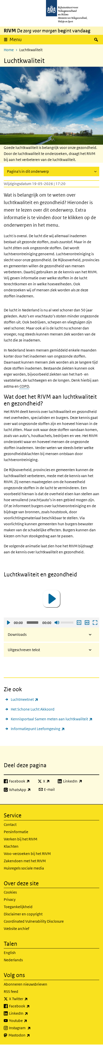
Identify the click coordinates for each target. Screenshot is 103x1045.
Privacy (10, 899)
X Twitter (29, 998)
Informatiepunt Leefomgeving (38, 728)
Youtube (29, 1020)
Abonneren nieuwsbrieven (25, 984)
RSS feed (11, 991)
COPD (24, 386)
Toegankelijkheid (18, 906)
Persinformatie (16, 831)
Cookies (10, 892)
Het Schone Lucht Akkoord (32, 709)
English (10, 952)
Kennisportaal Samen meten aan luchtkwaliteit (51, 718)
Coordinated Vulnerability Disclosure (34, 921)
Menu (16, 39)
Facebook (30, 1005)
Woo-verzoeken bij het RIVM (27, 853)
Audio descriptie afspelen (86, 622)
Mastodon (30, 1034)
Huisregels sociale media (24, 868)
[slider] (68, 622)
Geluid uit (56, 622)
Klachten (11, 846)
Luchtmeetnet (24, 699)
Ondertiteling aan (78, 622)
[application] (51, 599)
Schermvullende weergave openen (94, 622)
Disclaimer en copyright (23, 914)
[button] (51, 598)
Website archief (16, 928)
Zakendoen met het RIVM (25, 860)
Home (9, 49)
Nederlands (13, 959)
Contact (10, 824)
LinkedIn (29, 1013)
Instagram (31, 1027)
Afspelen (8, 622)
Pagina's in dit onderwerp (28, 171)
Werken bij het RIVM (20, 839)
